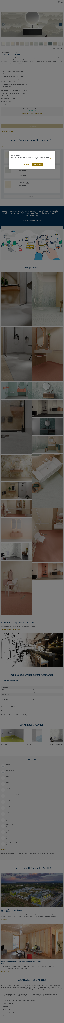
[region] (32, 160)
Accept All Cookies (37, 164)
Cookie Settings (26, 164)
